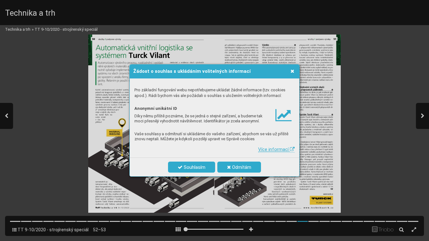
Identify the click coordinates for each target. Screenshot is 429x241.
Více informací (274, 149)
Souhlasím (193, 167)
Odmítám (241, 167)
